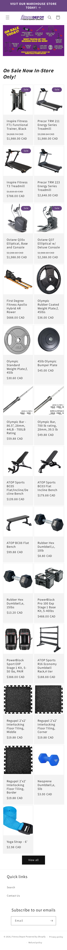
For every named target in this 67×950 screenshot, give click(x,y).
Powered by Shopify (36, 936)
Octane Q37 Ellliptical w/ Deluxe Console (49, 243)
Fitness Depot (18, 936)
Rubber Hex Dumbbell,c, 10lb (46, 546)
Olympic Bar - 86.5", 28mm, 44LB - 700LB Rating (16, 427)
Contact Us (13, 895)
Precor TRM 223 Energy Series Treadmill (49, 186)
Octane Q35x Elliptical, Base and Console (17, 243)
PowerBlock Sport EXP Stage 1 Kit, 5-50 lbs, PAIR (17, 665)
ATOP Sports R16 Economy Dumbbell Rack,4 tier (47, 665)
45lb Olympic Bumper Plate (47, 363)
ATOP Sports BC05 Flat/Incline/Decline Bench (17, 488)
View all (33, 860)
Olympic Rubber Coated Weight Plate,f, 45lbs (48, 306)
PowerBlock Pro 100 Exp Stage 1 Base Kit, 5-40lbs (47, 605)
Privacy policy (56, 936)
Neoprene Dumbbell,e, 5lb (46, 785)
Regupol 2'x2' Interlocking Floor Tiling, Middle (16, 726)
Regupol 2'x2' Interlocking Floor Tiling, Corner (47, 726)
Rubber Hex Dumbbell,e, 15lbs (15, 603)
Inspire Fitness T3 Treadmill (17, 184)
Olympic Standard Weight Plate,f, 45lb (17, 367)
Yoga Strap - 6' (17, 842)
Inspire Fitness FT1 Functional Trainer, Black (17, 125)
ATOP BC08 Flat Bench (18, 545)
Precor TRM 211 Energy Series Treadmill (49, 125)
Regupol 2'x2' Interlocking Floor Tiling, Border (16, 787)
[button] (7, 17)
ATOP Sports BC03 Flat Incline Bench (47, 486)
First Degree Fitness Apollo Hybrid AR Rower (17, 306)
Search (11, 887)
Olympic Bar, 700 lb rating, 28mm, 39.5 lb (48, 425)
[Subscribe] (51, 920)
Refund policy (35, 942)
